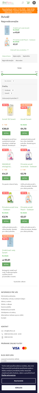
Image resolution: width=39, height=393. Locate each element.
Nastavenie (18, 381)
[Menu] (34, 3)
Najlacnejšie (17, 56)
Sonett (8, 93)
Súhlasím (18, 388)
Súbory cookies (6, 301)
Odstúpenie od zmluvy (8, 312)
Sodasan (9, 90)
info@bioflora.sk (9, 331)
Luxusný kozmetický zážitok (10, 359)
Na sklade (9, 81)
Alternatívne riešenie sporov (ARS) (12, 315)
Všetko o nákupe (6, 304)
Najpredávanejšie (7, 61)
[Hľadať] (23, 3)
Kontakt (3, 318)
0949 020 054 (8, 337)
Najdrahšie (26, 56)
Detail (6, 133)
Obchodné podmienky (8, 296)
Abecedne (19, 61)
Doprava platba (6, 307)
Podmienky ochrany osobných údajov (13, 299)
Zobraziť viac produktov (18, 50)
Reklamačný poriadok (8, 310)
